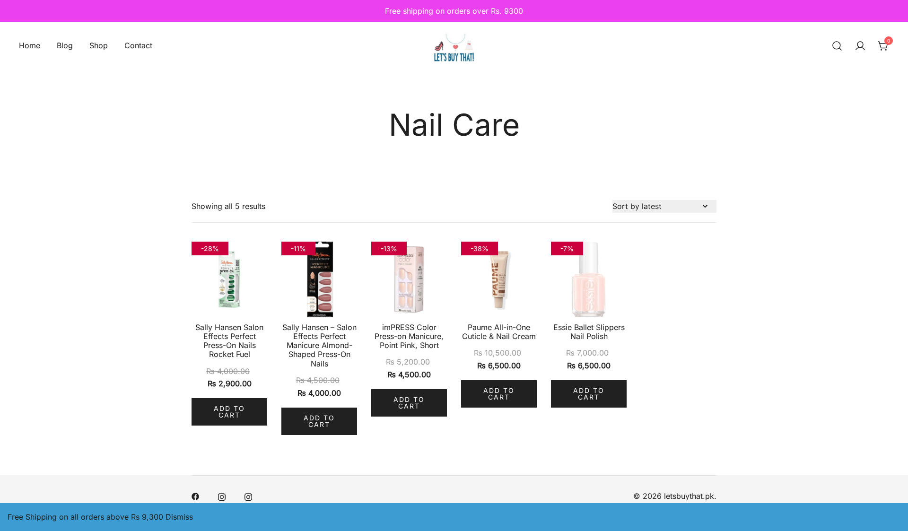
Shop (98, 45)
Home (29, 45)
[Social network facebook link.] (195, 496)
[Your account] (860, 46)
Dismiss (179, 517)
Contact (138, 45)
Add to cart (229, 411)
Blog (65, 45)
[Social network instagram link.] (222, 496)
